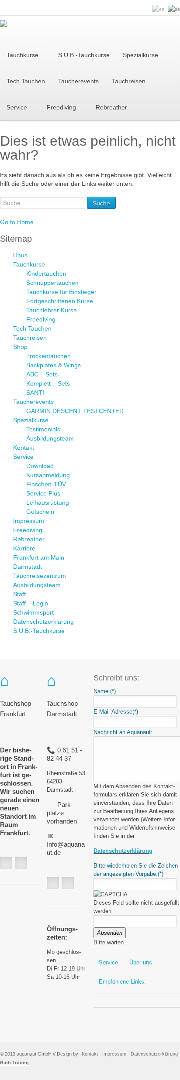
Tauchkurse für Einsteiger (61, 291)
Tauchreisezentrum (39, 575)
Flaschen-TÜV (46, 484)
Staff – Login (30, 603)
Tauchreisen (30, 337)
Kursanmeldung (48, 475)
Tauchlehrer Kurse (51, 310)
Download (40, 465)
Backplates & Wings (53, 365)
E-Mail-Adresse (115, 711)
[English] (158, 9)
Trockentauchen (48, 355)
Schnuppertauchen (52, 282)
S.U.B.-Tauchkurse (39, 630)
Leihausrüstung (47, 502)
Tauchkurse (29, 264)
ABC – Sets (42, 374)
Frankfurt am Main (38, 557)
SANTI (35, 392)
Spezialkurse (30, 420)
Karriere (24, 548)
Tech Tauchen (32, 328)
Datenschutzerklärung (43, 621)
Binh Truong (14, 1062)
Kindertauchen (46, 273)
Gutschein (40, 511)
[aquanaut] (5, 29)
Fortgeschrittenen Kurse (59, 300)
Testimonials (43, 429)
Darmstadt (27, 566)
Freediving (40, 319)
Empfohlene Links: (122, 981)
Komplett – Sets (48, 383)
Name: (104, 691)
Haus (20, 255)
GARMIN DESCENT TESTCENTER (75, 410)
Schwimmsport (33, 612)
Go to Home (17, 222)
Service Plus (43, 493)
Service (23, 456)
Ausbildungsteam (50, 438)
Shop (20, 346)
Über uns (140, 962)
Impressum (28, 520)
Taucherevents (33, 401)
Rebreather (29, 539)
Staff (19, 594)
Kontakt (23, 447)
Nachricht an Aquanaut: (122, 732)
